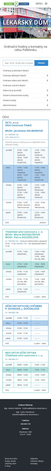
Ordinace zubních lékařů (14, 85)
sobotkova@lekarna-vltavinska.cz (25, 414)
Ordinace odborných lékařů (15, 80)
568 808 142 (13, 134)
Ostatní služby (9, 100)
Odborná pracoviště (12, 90)
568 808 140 (21, 243)
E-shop (7, 466)
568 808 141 (13, 241)
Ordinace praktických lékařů (16, 70)
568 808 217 (13, 359)
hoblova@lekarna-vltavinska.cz (35, 408)
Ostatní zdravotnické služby (15, 95)
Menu (40, 3)
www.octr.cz (14, 137)
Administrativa (9, 105)
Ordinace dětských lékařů (14, 75)
